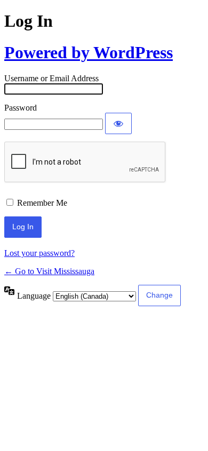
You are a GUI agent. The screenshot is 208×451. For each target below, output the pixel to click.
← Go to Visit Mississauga (49, 271)
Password (20, 107)
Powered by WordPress (88, 52)
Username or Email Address (51, 78)
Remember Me (42, 202)
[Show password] (118, 123)
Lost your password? (39, 253)
